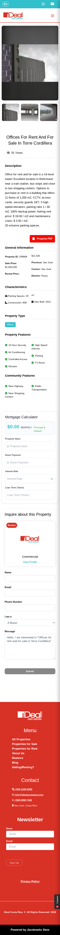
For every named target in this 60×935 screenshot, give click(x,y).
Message (10, 631)
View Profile (30, 562)
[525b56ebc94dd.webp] (10, 112)
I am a (8, 616)
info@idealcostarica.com (28, 795)
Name (8, 572)
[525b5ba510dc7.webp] (48, 112)
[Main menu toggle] (52, 16)
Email (8, 587)
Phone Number (13, 601)
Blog (15, 762)
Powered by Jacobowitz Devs (30, 929)
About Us (18, 753)
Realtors (17, 758)
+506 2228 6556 (23, 789)
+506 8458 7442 (23, 800)
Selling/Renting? (23, 767)
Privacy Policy (30, 881)
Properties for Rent (25, 748)
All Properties (21, 739)
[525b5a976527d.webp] (29, 112)
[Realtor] (30, 539)
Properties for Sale (24, 744)
